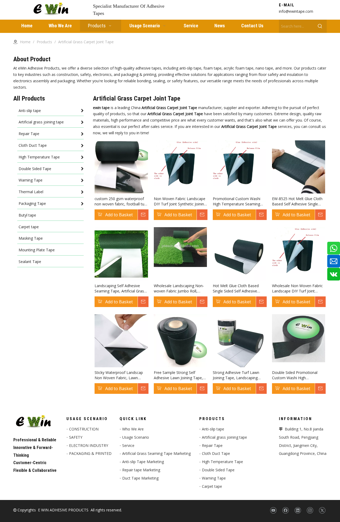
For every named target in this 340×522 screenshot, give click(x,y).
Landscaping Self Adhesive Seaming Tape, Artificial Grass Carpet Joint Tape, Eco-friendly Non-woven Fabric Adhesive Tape (121, 288)
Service (128, 445)
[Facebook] (285, 510)
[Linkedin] (297, 510)
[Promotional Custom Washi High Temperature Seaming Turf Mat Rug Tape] (239, 162)
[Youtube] (273, 510)
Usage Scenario (135, 437)
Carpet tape (212, 486)
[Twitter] (322, 510)
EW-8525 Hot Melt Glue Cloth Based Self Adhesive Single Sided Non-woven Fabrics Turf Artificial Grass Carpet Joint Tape (298, 201)
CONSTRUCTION (84, 429)
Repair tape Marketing (141, 469)
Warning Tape (214, 478)
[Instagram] (310, 510)
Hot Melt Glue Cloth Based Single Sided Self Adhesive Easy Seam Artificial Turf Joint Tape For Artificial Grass (238, 288)
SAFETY (75, 437)
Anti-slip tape (213, 429)
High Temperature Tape (222, 461)
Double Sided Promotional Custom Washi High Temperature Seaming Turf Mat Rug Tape (295, 375)
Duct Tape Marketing (140, 478)
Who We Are (133, 429)
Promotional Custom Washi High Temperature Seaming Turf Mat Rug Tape (236, 201)
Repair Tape (212, 445)
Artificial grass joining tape (224, 437)
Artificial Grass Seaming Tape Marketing (156, 453)
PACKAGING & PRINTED (90, 453)
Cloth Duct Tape (216, 453)
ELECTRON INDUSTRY (88, 445)
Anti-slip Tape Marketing (143, 461)
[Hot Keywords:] (320, 26)
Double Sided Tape (218, 469)
